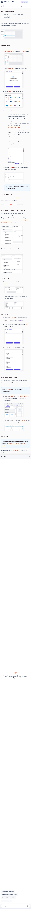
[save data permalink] (9, 314)
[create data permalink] (11, 45)
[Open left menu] (2, 6)
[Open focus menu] (8, 17)
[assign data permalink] (10, 437)
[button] (29, 2)
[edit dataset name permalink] (13, 194)
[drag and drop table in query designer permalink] (26, 210)
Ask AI (25, 2)
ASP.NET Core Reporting (15, 6)
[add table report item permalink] (18, 377)
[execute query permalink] (11, 278)
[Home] (5, 6)
